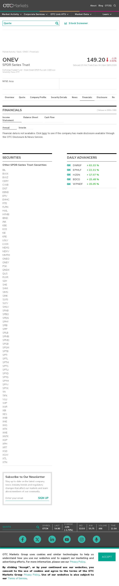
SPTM (5, 362)
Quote (22, 97)
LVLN (5, 244)
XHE (4, 421)
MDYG (5, 247)
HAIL (5, 210)
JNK (4, 221)
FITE (4, 203)
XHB (4, 418)
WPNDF (78, 184)
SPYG (5, 377)
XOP (4, 440)
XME (4, 432)
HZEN (76, 174)
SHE (4, 284)
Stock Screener (77, 23)
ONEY (5, 262)
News (75, 97)
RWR (5, 277)
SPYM (5, 381)
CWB (5, 184)
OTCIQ (108, 5)
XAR (4, 406)
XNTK (5, 436)
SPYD (5, 373)
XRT (4, 447)
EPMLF (77, 170)
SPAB (5, 310)
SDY (4, 281)
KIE (4, 233)
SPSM (5, 347)
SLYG (5, 299)
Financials (87, 97)
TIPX (4, 395)
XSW (5, 455)
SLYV (5, 303)
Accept (107, 556)
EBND (5, 192)
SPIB (5, 325)
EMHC (5, 199)
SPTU (5, 369)
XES (4, 414)
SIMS (5, 292)
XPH (4, 443)
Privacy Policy (77, 561)
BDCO (76, 179)
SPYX (5, 388)
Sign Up (43, 498)
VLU (4, 399)
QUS (5, 273)
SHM (5, 288)
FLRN (5, 207)
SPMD (5, 340)
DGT (4, 188)
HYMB (5, 214)
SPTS (5, 366)
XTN (4, 462)
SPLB (5, 332)
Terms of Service (17, 578)
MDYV (5, 251)
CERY (5, 181)
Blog (101, 5)
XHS (4, 425)
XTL (4, 458)
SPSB (5, 344)
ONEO (5, 258)
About (93, 5)
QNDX (5, 270)
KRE (4, 236)
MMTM (6, 255)
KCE (4, 229)
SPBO (5, 314)
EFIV (4, 196)
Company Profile (38, 97)
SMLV (5, 307)
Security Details (59, 97)
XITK (4, 429)
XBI (4, 410)
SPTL (5, 358)
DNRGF (77, 165)
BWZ (5, 177)
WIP (4, 403)
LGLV (5, 240)
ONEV (25, 52)
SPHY (5, 321)
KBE (4, 225)
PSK (4, 266)
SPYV (5, 384)
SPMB (5, 336)
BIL (4, 170)
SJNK (5, 295)
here (44, 133)
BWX (5, 173)
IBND (5, 218)
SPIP (4, 329)
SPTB (5, 351)
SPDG (5, 318)
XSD (4, 451)
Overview (9, 97)
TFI (4, 392)
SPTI (4, 355)
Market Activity (8, 52)
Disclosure (102, 97)
